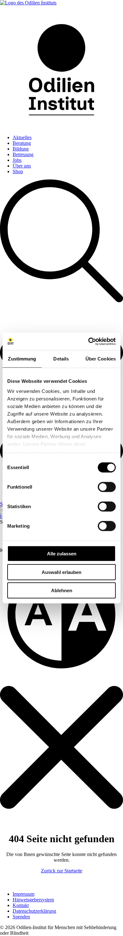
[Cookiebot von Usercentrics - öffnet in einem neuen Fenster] (88, 341)
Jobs (17, 160)
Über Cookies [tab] (100, 358)
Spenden (21, 916)
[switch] (107, 487)
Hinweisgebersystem (33, 899)
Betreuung (23, 154)
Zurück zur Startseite (61, 870)
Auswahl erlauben (61, 572)
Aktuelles (22, 137)
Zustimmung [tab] (22, 358)
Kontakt (21, 905)
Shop (18, 171)
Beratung (22, 143)
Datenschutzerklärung (34, 911)
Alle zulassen (61, 553)
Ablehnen (61, 590)
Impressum (23, 894)
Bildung (21, 148)
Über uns (22, 165)
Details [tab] (61, 358)
